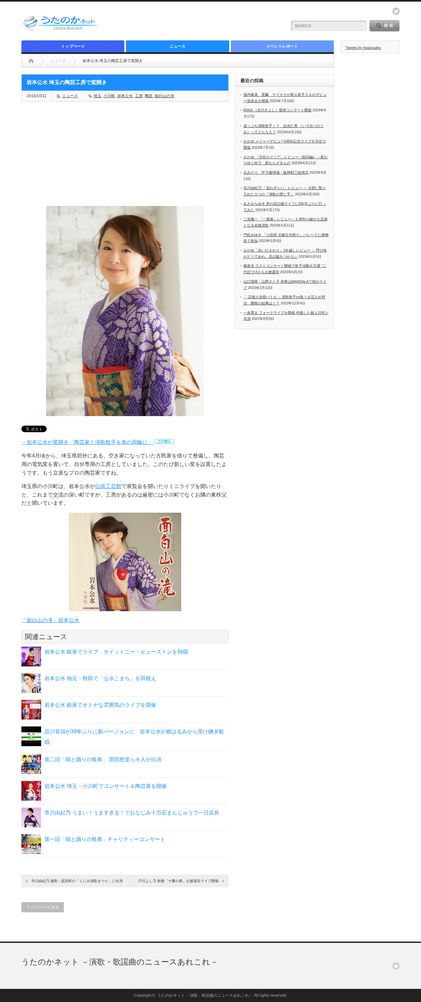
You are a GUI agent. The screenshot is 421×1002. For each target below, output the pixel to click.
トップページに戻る (42, 907)
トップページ (73, 46)
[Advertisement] (204, 21)
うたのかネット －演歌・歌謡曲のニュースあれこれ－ (119, 961)
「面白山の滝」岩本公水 (50, 620)
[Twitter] (396, 965)
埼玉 (97, 96)
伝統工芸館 (108, 486)
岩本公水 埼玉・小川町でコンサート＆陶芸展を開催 (105, 786)
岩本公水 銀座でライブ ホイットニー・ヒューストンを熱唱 (116, 652)
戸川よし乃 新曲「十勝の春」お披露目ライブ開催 (178, 881)
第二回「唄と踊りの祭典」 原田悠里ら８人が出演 (102, 759)
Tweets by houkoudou (363, 48)
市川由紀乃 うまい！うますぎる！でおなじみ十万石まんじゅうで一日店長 (131, 812)
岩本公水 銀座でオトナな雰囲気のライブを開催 (100, 705)
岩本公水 (125, 96)
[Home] (31, 60)
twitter (396, 11)
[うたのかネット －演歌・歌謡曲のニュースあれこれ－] (60, 30)
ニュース (178, 46)
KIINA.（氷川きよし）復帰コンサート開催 (277, 110)
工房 (139, 96)
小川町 (109, 96)
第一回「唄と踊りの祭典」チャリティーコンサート (104, 839)
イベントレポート (282, 46)
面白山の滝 (164, 96)
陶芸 (149, 96)
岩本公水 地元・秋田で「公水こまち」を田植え (100, 678)
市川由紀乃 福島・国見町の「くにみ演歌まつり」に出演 (77, 881)
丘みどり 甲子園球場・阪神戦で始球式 (276, 172)
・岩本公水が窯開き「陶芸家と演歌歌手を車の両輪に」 (87, 442)
